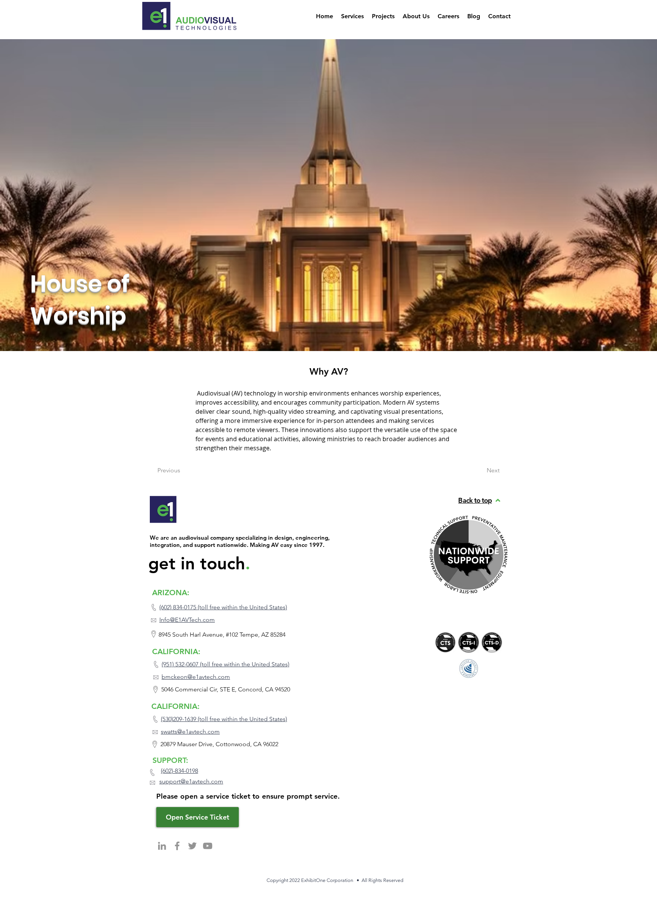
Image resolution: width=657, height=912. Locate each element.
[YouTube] (207, 846)
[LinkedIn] (162, 846)
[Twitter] (192, 846)
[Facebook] (177, 846)
